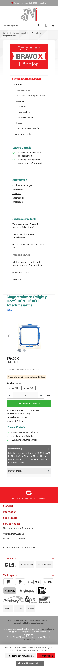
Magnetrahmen (23, 90)
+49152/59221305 (13, 533)
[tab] (29, 455)
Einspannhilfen (23, 111)
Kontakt (45, 620)
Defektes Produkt (20, 620)
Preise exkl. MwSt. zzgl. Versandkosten (23, 369)
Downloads (35, 620)
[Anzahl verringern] (10, 395)
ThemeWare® (29, 639)
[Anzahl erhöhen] (41, 395)
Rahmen (18, 84)
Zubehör (20, 101)
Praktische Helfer (23, 133)
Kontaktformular (27, 547)
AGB (9, 620)
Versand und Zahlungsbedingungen (29, 623)
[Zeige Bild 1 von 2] (19, 350)
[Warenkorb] (52, 25)
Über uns (16, 193)
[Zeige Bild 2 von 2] (24, 350)
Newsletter (17, 189)
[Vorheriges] (9, 336)
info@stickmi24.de (21, 254)
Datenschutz (18, 197)
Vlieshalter (21, 106)
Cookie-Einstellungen (22, 185)
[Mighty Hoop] (29, 310)
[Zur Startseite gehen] (29, 14)
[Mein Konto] (45, 25)
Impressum (17, 201)
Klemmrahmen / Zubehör (27, 128)
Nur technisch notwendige (21, 655)
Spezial (19, 122)
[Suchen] (38, 25)
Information (9, 511)
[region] (29, 336)
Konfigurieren (46, 655)
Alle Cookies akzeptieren (30, 663)
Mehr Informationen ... (41, 650)
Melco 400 (13, 387)
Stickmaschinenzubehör (26, 78)
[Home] (4, 33)
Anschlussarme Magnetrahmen (30, 95)
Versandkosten (48, 629)
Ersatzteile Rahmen (25, 117)
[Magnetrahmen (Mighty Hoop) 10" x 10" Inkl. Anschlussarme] (29, 336)
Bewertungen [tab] (15, 470)
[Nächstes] (49, 336)
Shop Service (10, 517)
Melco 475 (28, 387)
